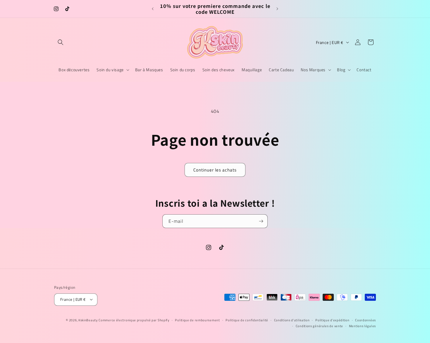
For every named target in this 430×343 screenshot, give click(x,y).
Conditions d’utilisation (292, 319)
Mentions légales (362, 325)
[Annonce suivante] (277, 8)
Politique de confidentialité (247, 319)
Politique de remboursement (197, 319)
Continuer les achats (215, 170)
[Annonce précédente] (152, 8)
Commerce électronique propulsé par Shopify (134, 319)
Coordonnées (365, 319)
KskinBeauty (88, 319)
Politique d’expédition (332, 319)
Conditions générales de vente (319, 325)
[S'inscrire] (260, 221)
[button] (60, 42)
